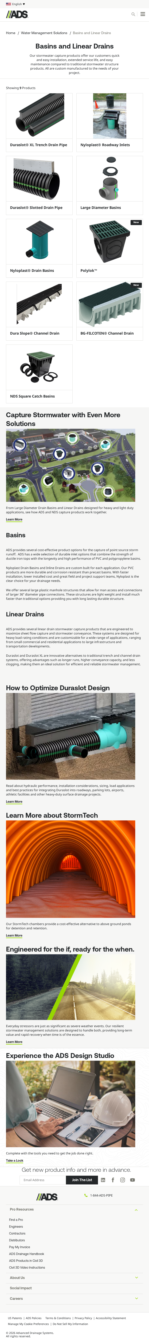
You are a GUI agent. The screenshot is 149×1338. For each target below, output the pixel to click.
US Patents (15, 1318)
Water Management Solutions (44, 33)
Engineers (16, 1226)
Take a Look (14, 1160)
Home (10, 33)
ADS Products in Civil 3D (26, 1261)
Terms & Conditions (58, 1318)
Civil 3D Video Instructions (27, 1267)
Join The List (82, 1180)
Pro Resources (22, 1210)
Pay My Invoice (19, 1247)
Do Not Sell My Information (70, 1324)
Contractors (17, 1233)
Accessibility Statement (111, 1318)
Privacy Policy (83, 1318)
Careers (16, 1299)
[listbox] (74, 4)
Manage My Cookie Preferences (28, 1324)
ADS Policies (34, 1318)
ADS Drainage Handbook (26, 1254)
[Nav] (142, 14)
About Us (17, 1278)
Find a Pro (16, 1220)
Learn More (14, 519)
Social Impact (21, 1288)
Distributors (17, 1240)
